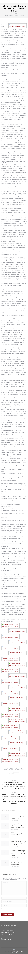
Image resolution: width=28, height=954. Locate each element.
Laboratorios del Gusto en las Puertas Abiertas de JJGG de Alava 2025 (18, 843)
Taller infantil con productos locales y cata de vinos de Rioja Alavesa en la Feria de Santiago (18, 852)
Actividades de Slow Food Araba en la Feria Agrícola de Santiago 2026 (18, 816)
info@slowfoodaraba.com (8, 934)
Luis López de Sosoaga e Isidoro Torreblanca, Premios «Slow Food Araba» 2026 (18, 825)
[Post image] (5, 817)
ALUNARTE (22, 951)
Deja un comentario (14, 770)
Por (8, 769)
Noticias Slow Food (18, 768)
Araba (11, 768)
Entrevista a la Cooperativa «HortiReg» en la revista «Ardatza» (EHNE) (18, 862)
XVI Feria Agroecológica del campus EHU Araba (18, 833)
